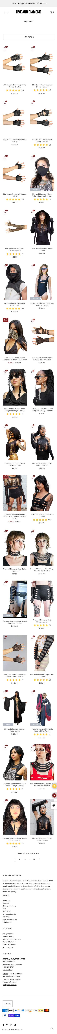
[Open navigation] (8, 12)
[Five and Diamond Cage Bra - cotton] (42, 493)
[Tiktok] (15, 1025)
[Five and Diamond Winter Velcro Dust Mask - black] (42, 173)
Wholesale (7, 922)
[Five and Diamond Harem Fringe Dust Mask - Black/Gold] (15, 336)
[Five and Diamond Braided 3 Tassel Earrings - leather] (15, 762)
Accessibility (8, 947)
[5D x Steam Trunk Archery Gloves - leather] (42, 64)
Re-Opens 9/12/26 (9, 985)
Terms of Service (9, 945)
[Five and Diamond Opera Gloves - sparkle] (15, 227)
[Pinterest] (7, 1025)
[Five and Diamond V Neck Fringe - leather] (15, 442)
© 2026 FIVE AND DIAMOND (12, 1029)
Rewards (6, 917)
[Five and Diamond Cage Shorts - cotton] (42, 599)
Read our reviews (31, 889)
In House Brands (9, 914)
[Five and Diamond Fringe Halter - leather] (42, 442)
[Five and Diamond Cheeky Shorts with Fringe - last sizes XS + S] (15, 493)
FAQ (4, 909)
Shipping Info (8, 934)
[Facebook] (3, 1025)
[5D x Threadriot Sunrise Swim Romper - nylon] (42, 282)
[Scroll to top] (51, 1028)
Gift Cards (7, 911)
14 (34, 859)
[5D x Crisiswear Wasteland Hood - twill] (15, 282)
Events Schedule (9, 906)
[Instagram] (11, 1025)
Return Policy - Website (12, 939)
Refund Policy (8, 936)
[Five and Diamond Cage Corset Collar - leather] (15, 817)
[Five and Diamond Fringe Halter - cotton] (42, 817)
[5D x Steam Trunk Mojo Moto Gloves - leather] (15, 64)
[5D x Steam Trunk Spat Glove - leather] (15, 118)
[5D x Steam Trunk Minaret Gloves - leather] (42, 118)
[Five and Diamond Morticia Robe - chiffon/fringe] (42, 708)
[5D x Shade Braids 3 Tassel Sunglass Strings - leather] (15, 387)
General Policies (9, 942)
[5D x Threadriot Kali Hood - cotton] (42, 227)
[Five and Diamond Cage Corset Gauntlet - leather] (15, 599)
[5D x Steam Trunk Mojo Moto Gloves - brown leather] (15, 653)
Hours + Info (7, 970)
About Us (6, 900)
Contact (6, 903)
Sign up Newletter (10, 919)
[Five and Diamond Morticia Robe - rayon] (15, 708)
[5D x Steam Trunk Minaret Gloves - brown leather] (42, 336)
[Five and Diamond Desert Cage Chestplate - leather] (42, 547)
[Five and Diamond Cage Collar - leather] (15, 547)
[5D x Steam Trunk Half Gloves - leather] (15, 173)
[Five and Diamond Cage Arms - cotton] (42, 653)
